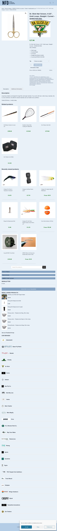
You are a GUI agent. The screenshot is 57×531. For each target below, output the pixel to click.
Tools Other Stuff (44, 82)
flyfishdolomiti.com (42, 79)
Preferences (49, 527)
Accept (26, 527)
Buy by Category (6, 271)
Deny (38, 527)
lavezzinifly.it (48, 80)
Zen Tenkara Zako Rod (45, 125)
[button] (25, 13)
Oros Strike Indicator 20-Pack (47, 221)
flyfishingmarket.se (49, 79)
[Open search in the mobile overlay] (50, 2)
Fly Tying (36, 79)
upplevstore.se (50, 82)
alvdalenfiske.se (43, 76)
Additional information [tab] (16, 89)
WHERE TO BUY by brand (8, 278)
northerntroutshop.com (34, 81)
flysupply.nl (32, 80)
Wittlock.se (39, 83)
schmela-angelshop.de (43, 81)
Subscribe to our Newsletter (28, 289)
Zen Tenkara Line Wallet (8, 157)
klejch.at (43, 80)
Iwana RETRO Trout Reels (9, 253)
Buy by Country (6, 275)
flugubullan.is (32, 79)
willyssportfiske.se (33, 83)
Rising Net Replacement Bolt (9, 221)
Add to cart (38, 65)
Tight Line (38, 82)
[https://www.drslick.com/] (42, 28)
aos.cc (48, 76)
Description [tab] (6, 89)
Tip (30, 61)
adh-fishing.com (37, 76)
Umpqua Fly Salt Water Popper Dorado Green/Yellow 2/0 (28, 223)
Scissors (49, 81)
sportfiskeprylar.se (33, 82)
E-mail (3, 283)
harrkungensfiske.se (38, 80)
